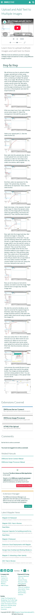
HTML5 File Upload (11, 427)
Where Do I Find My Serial (8, 605)
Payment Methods (23, 576)
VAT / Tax (21, 578)
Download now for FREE (24, 485)
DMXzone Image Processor (14, 418)
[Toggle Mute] (10, 42)
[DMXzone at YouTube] (5, 570)
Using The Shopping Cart (8, 598)
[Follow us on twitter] (8, 570)
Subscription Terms (23, 589)
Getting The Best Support (8, 602)
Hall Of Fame (4, 585)
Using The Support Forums (9, 603)
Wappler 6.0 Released (9, 518)
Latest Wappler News (10, 512)
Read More (5, 527)
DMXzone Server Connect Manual (12, 459)
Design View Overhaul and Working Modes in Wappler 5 (17, 550)
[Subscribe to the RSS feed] (11, 570)
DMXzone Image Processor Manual (13, 462)
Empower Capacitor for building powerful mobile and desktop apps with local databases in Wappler (17, 531)
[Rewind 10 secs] (13, 39)
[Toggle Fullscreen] (24, 42)
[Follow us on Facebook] (1, 570)
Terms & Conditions (24, 587)
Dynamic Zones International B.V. (24, 612)
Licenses (20, 594)
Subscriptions (22, 583)
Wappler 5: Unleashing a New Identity (14, 555)
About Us (4, 576)
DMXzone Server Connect (14, 409)
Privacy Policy (22, 591)
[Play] (17, 39)
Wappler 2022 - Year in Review (12, 523)
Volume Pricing (22, 580)
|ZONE (6, 2)
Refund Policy (22, 592)
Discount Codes (22, 582)
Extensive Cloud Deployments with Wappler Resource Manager (17, 544)
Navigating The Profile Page (9, 600)
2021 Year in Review (8, 561)
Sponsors (3, 582)
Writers (3, 583)
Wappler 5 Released (8, 539)
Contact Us (4, 578)
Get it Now (28, 506)
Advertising (4, 580)
